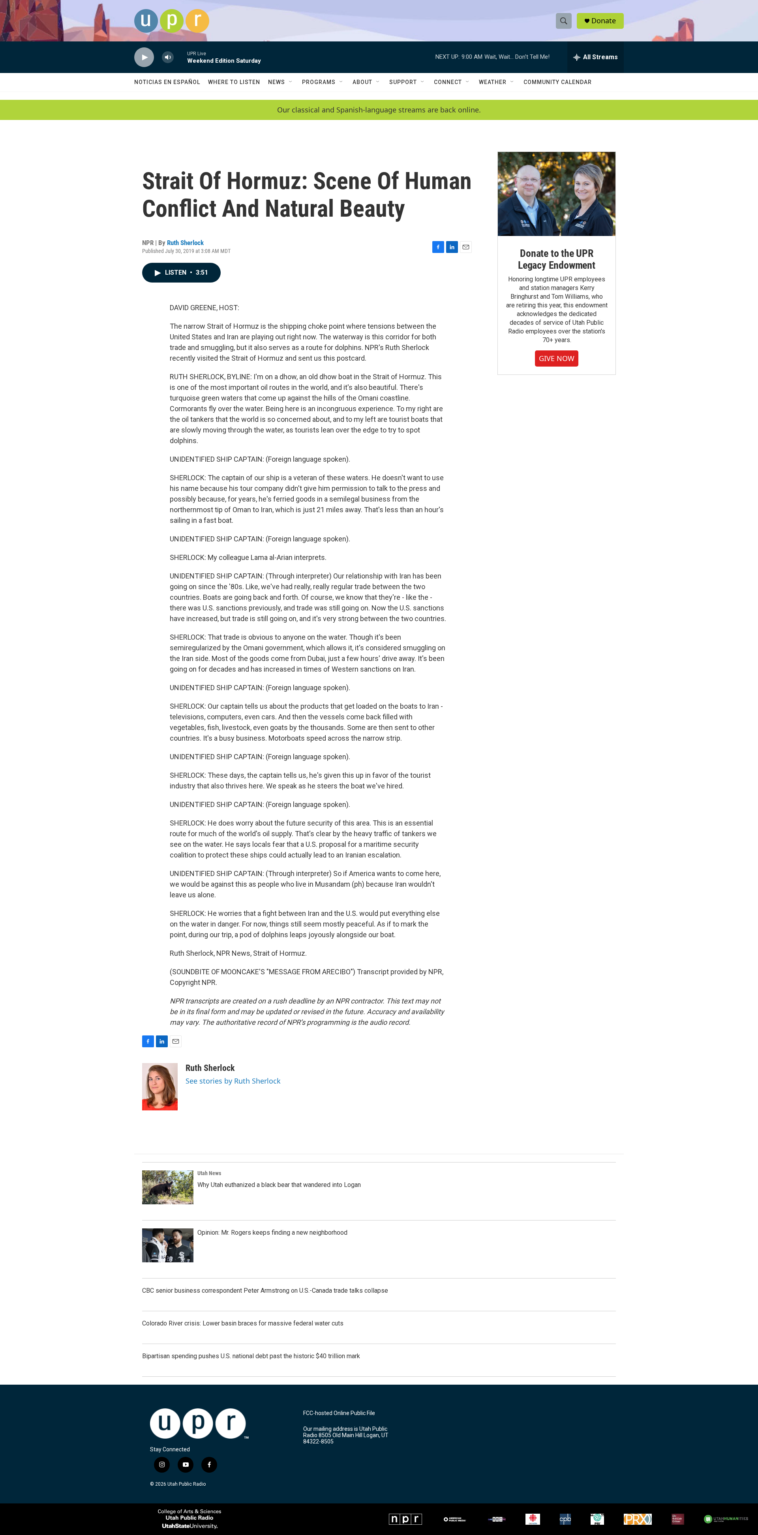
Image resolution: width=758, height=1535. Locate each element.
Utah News (209, 1173)
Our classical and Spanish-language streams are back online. (379, 110)
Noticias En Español (167, 82)
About (362, 82)
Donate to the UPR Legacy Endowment (556, 259)
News (276, 82)
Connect (448, 82)
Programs (319, 82)
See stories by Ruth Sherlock (233, 1081)
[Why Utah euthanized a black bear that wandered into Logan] (167, 1187)
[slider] (180, 57)
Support (403, 82)
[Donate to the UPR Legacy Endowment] (556, 194)
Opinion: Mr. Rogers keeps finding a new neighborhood (272, 1232)
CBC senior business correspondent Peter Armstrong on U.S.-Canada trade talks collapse (265, 1290)
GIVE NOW (556, 358)
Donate (603, 21)
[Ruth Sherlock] (160, 1086)
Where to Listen (234, 82)
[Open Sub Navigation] (291, 82)
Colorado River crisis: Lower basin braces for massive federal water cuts (242, 1323)
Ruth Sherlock (185, 243)
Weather (493, 82)
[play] (144, 57)
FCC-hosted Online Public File (339, 1413)
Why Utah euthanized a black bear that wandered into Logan (279, 1185)
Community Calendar (557, 82)
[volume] (167, 57)
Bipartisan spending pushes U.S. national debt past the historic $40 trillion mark (251, 1356)
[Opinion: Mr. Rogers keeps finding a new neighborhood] (167, 1245)
